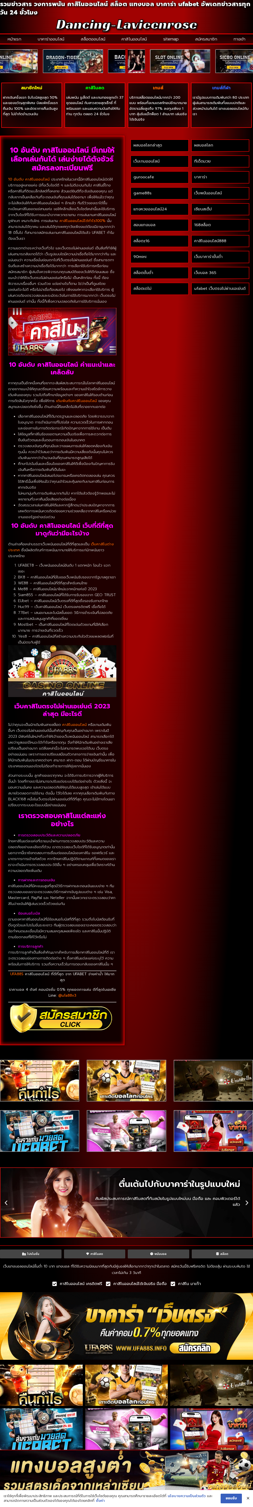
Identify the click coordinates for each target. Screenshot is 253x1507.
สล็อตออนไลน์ (93, 39)
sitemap (171, 39)
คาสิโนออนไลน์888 (210, 241)
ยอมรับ (231, 1498)
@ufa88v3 (67, 995)
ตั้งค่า (100, 1500)
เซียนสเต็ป (203, 209)
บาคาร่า (200, 177)
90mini (140, 257)
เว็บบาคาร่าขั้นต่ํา (208, 257)
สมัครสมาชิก (206, 39)
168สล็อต (202, 225)
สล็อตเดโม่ (142, 289)
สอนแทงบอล (144, 225)
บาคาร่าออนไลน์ (51, 39)
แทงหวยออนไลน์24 (150, 209)
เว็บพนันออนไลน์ (208, 193)
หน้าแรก (14, 39)
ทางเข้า (239, 39)
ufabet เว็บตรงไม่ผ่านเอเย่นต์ (220, 289)
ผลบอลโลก (203, 145)
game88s (142, 193)
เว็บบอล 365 (205, 273)
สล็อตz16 (141, 241)
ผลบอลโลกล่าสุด (147, 145)
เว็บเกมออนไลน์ (146, 161)
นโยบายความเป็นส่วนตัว (187, 1496)
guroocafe (143, 177)
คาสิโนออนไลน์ (134, 39)
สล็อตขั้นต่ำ (144, 273)
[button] (6, 1202)
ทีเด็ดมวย (202, 161)
